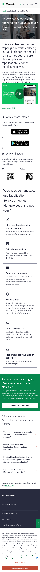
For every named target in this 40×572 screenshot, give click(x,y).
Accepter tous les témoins (20, 568)
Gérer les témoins (20, 562)
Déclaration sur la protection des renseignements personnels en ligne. (19, 557)
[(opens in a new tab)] (20, 133)
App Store (9, 485)
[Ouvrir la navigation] (36, 4)
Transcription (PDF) (8, 108)
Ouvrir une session (28, 4)
